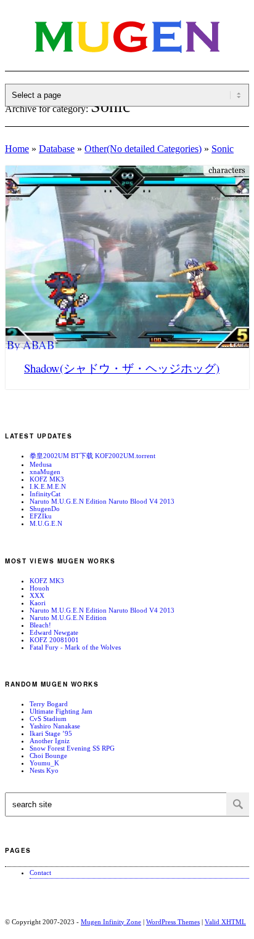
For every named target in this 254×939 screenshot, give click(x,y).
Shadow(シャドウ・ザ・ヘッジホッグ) (121, 368)
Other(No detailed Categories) (143, 148)
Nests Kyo (44, 770)
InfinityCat (45, 494)
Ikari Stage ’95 (51, 733)
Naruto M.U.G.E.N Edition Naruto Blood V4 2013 (102, 501)
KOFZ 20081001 (54, 639)
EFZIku (41, 516)
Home (17, 148)
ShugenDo (45, 508)
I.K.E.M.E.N (48, 486)
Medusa (41, 464)
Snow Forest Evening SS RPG (72, 748)
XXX (37, 595)
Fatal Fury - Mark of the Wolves (75, 647)
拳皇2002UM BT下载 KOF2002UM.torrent (92, 455)
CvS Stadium (48, 718)
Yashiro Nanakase (55, 726)
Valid (225, 921)
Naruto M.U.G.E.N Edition (68, 617)
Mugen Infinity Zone (111, 921)
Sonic (222, 148)
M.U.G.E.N (46, 523)
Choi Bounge (48, 755)
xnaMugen (45, 471)
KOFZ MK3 (47, 479)
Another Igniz (50, 740)
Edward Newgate (54, 632)
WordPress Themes (173, 921)
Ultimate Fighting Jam (61, 711)
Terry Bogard (49, 703)
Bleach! (40, 625)
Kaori (38, 603)
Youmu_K (44, 763)
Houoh (39, 588)
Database (57, 148)
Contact (40, 872)
